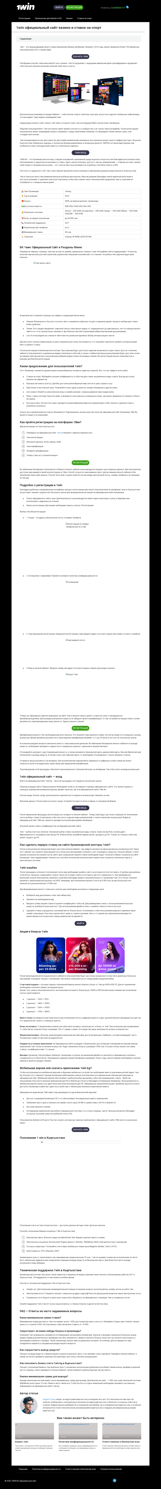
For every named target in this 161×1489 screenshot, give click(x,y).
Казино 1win (21, 1441)
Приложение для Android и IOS (48, 18)
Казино (69, 18)
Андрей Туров (49, 1399)
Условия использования (111, 1469)
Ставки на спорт (84, 18)
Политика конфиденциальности (76, 1441)
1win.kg (60, 433)
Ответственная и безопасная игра (121, 1441)
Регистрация (24, 18)
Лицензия (23, 1469)
